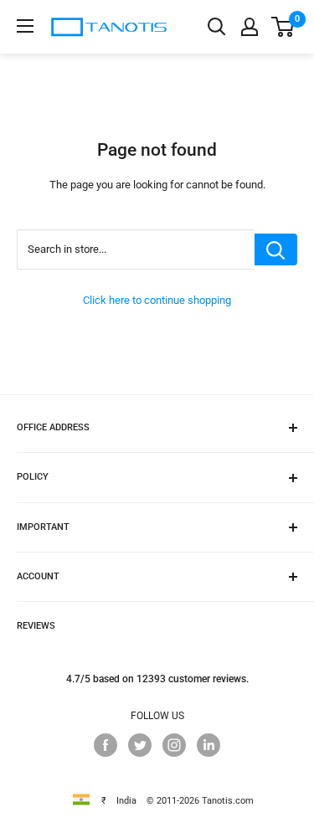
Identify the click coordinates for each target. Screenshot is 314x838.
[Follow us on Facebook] (105, 745)
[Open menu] (25, 26)
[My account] (249, 27)
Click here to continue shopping (157, 300)
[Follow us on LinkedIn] (208, 745)
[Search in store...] (276, 249)
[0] (283, 27)
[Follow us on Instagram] (174, 745)
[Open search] (217, 27)
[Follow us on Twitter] (140, 745)
